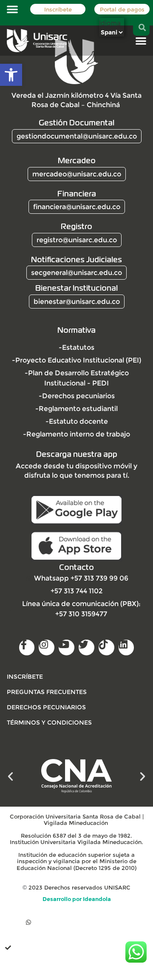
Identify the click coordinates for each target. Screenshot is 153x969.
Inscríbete (58, 9)
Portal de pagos (122, 9)
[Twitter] (86, 647)
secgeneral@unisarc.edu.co (76, 273)
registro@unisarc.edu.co (77, 240)
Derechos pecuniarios (46, 707)
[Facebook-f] (27, 647)
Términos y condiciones (49, 722)
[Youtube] (66, 647)
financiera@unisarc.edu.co (76, 207)
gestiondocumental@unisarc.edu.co (77, 136)
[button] (11, 75)
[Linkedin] (126, 647)
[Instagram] (46, 647)
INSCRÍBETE (25, 676)
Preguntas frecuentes (47, 692)
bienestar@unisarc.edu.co (77, 302)
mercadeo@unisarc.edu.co (76, 174)
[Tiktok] (106, 647)
